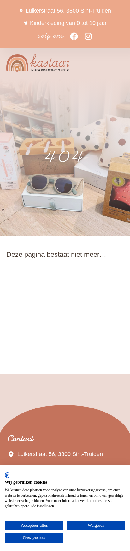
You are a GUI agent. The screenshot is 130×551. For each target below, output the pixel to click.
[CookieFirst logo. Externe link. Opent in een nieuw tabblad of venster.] (7, 475)
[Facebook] (74, 36)
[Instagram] (88, 36)
